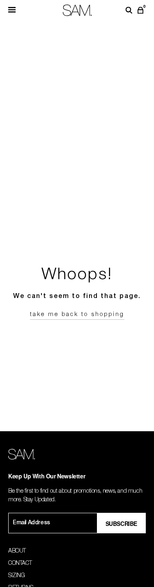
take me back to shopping (77, 315)
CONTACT (20, 564)
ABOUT (17, 551)
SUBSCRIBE (121, 523)
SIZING (16, 576)
